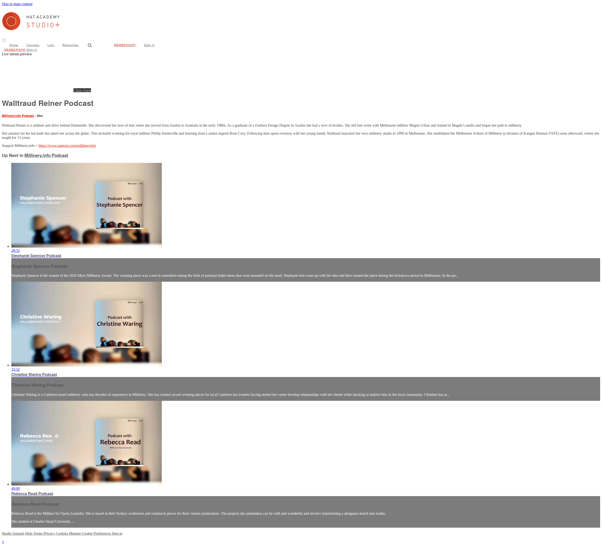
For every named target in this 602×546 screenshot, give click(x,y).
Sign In (32, 50)
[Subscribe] (120, 45)
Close (78, 90)
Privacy (50, 533)
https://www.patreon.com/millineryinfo (67, 146)
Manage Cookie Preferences (90, 533)
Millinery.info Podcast (18, 115)
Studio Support (13, 533)
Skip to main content (17, 4)
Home (14, 45)
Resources (70, 45)
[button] (4, 40)
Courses (33, 45)
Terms (38, 533)
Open (87, 90)
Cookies (62, 533)
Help (29, 533)
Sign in (149, 45)
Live (51, 45)
